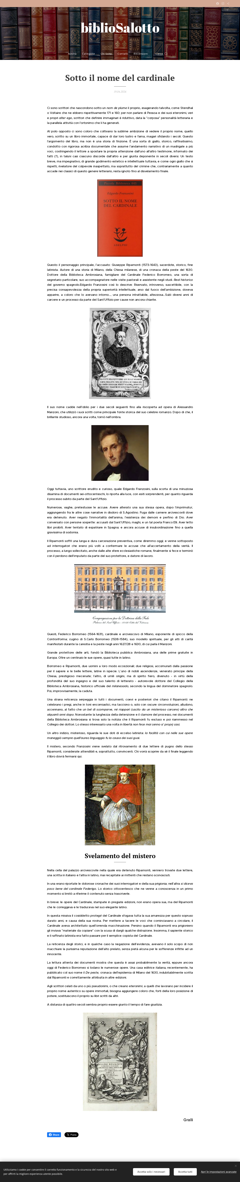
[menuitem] (73, 53)
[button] (161, 53)
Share (56, 1134)
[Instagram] (223, 4)
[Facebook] (217, 4)
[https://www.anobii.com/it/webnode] (228, 4)
